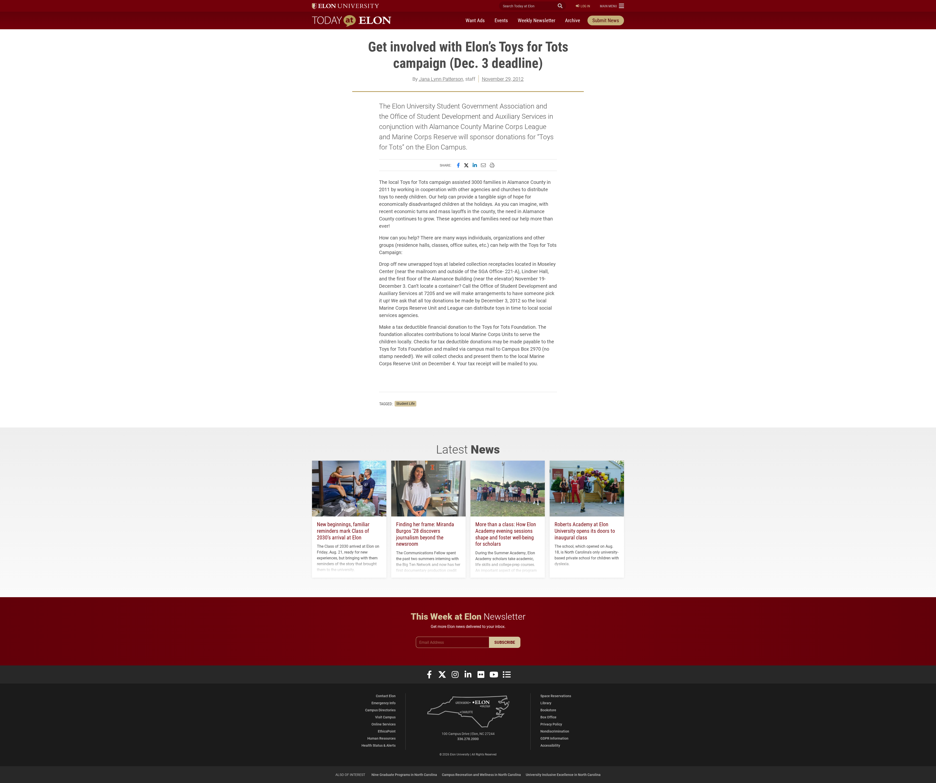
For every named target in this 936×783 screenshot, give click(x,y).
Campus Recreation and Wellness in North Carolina (481, 774)
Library (545, 703)
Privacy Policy (551, 724)
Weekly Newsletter (536, 20)
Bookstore (548, 710)
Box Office (548, 717)
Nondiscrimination (554, 731)
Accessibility (550, 745)
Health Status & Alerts (378, 745)
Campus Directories (380, 710)
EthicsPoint (387, 731)
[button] (612, 6)
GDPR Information (554, 738)
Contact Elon (386, 696)
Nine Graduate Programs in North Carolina (404, 774)
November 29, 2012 (503, 79)
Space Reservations (555, 696)
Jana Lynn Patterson (441, 79)
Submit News (605, 20)
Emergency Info (383, 703)
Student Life (405, 403)
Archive (572, 20)
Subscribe (504, 642)
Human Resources (381, 738)
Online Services (383, 724)
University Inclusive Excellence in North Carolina (563, 774)
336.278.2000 (468, 738)
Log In (585, 6)
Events (501, 20)
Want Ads (475, 20)
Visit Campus (385, 717)
